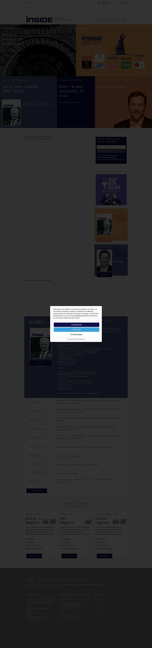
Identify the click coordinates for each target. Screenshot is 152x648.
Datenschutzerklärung (79, 339)
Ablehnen (76, 329)
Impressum (70, 339)
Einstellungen (76, 334)
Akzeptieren (76, 325)
